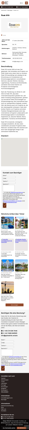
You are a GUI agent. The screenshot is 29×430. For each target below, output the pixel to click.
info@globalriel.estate (9, 335)
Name (4, 175)
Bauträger (4, 399)
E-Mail (4, 178)
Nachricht (5, 184)
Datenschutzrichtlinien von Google (12, 201)
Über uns (3, 409)
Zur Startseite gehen (9, 428)
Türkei (3, 381)
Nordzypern (4, 390)
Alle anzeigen (14, 305)
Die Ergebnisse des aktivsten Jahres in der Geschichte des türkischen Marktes (21, 233)
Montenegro (4, 386)
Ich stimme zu (21, 428)
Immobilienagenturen (7, 398)
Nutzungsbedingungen (11, 202)
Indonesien (4, 383)
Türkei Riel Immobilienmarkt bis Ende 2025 (6, 255)
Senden (4, 203)
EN (22, 3)
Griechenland (4, 380)
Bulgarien (3, 388)
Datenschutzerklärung (17, 192)
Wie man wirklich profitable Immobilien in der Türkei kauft (7, 276)
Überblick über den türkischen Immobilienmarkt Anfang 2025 (20, 276)
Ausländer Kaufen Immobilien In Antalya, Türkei (21, 255)
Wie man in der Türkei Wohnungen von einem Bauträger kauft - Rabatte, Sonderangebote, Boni (7, 298)
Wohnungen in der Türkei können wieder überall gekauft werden (7, 233)
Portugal (3, 385)
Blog (2, 407)
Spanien (3, 378)
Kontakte (3, 410)
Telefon (5, 181)
